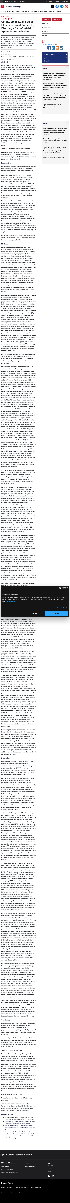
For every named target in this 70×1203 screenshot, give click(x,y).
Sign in (49, 1168)
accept (57, 613)
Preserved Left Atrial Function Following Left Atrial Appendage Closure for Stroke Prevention (20, 1123)
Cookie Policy (24, 1193)
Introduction (46, 27)
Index (2, 57)
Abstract (45, 23)
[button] (61, 48)
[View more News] (67, 67)
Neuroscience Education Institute (9, 1172)
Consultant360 (5, 1166)
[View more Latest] (67, 122)
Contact (50, 1171)
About (49, 1163)
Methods (45, 31)
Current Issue (50, 54)
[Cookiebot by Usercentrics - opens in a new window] (60, 588)
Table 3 (13, 736)
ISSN (2, 54)
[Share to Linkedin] (53, 48)
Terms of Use (40, 1193)
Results (44, 36)
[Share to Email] (57, 48)
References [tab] (56, 19)
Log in (44, 44)
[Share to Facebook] (49, 48)
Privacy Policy (32, 1193)
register (50, 44)
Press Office (51, 1166)
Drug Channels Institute (7, 1169)
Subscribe (51, 11)
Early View (49, 61)
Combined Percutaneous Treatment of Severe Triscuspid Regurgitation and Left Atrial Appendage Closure (20, 1128)
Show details (61, 608)
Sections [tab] (46, 19)
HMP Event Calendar (30, 1166)
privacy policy (11, 601)
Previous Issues (50, 58)
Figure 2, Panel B (12, 451)
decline (35, 613)
